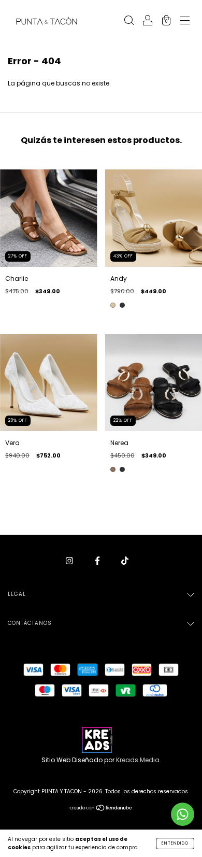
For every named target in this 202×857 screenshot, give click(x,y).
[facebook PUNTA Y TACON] (98, 560)
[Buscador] (129, 21)
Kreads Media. (138, 759)
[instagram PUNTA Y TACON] (70, 560)
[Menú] (185, 21)
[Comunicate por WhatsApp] (182, 814)
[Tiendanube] (101, 809)
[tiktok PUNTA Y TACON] (125, 560)
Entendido (175, 843)
